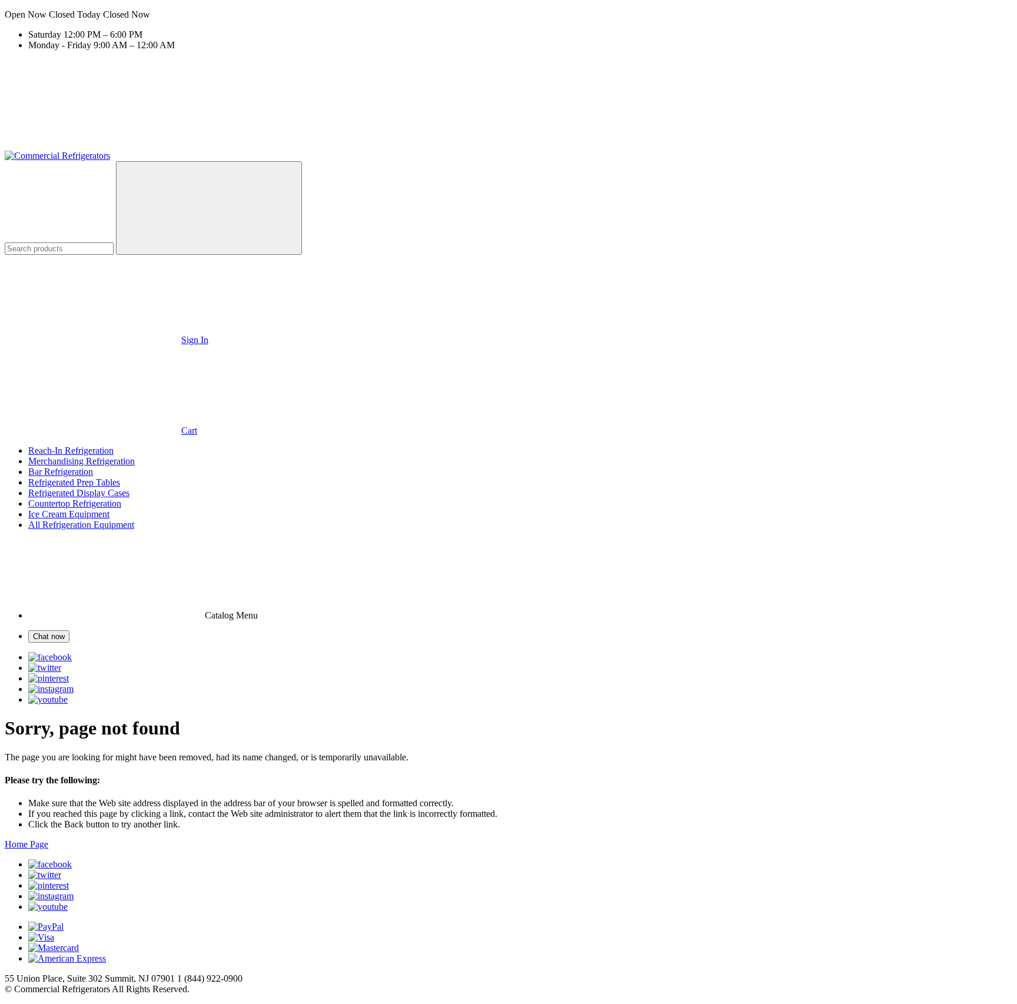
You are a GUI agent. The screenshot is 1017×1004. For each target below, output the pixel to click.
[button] (508, 14)
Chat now (49, 636)
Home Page (26, 844)
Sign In (194, 340)
